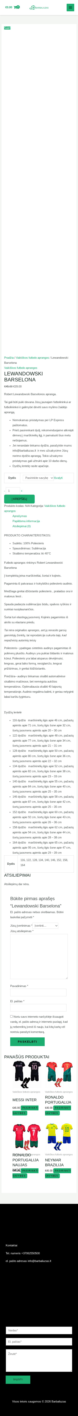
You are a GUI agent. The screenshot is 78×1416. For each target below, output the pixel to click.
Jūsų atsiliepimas (22, 931)
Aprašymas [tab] (19, 516)
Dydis (12, 477)
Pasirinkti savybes (25, 1173)
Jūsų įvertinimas (21, 925)
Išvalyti (58, 477)
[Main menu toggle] (70, 7)
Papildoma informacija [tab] (26, 521)
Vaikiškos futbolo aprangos (32, 357)
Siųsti (18, 1379)
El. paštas (17, 1001)
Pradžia (9, 357)
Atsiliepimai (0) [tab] (21, 526)
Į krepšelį (19, 498)
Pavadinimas (19, 986)
